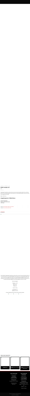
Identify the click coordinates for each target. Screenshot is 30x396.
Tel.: (24, 378)
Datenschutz (14, 393)
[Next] (29, 364)
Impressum (10, 393)
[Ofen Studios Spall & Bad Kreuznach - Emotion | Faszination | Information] (15, 2)
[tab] (3, 212)
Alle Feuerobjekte (5, 206)
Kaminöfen (12, 206)
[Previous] (0, 364)
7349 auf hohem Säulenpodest (25, 368)
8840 (5, 367)
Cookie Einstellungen (18, 393)
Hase (10, 206)
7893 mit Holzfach (15, 367)
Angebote (8, 206)
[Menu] (28, 2)
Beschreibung (3, 212)
